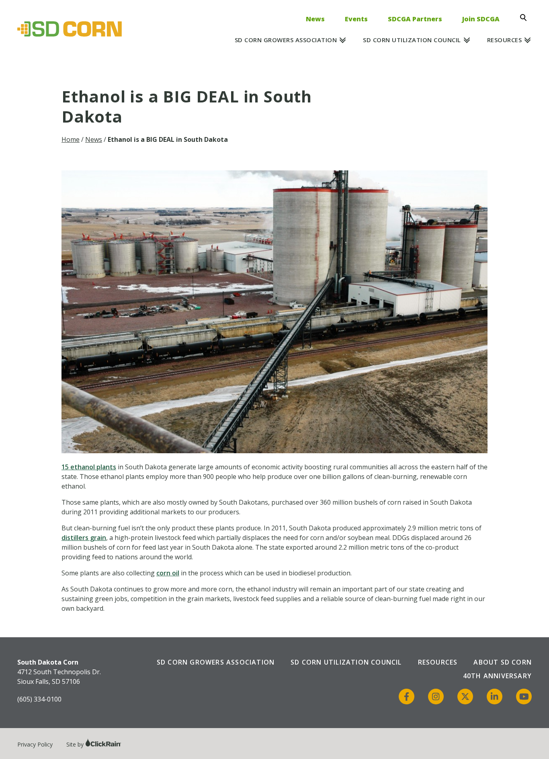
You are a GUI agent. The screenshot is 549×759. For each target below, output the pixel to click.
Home (70, 139)
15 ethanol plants (88, 466)
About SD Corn (502, 662)
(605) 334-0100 (39, 699)
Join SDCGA (481, 18)
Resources (504, 40)
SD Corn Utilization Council (412, 40)
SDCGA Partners (415, 18)
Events (356, 18)
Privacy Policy (35, 744)
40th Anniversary (497, 675)
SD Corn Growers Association (286, 40)
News (315, 18)
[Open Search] (526, 17)
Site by (75, 744)
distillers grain (83, 537)
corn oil (167, 573)
